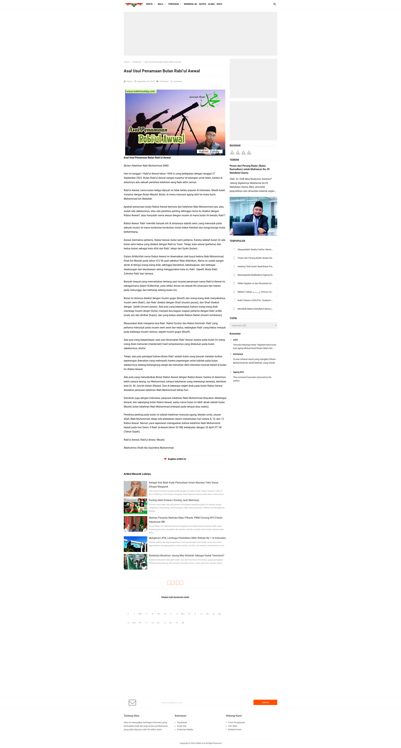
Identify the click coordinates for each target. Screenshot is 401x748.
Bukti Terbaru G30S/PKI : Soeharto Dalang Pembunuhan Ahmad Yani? (271, 300)
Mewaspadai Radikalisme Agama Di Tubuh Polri (261, 275)
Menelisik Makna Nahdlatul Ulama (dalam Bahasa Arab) (265, 309)
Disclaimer (182, 722)
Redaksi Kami (234, 729)
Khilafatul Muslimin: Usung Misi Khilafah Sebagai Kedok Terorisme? (186, 555)
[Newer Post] (170, 583)
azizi (235, 339)
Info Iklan (232, 726)
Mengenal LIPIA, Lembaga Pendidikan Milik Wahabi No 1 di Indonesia (187, 537)
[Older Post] (179, 583)
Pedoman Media (185, 729)
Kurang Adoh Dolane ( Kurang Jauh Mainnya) (174, 500)
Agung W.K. (238, 372)
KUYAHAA (238, 354)
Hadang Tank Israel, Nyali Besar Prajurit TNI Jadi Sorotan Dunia (268, 266)
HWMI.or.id (200, 743)
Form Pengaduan (236, 722)
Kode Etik (181, 726)
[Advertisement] (200, 34)
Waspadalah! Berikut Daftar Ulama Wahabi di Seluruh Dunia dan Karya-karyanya (276, 249)
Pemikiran (164, 81)
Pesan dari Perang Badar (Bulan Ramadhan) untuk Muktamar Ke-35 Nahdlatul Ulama (250, 169)
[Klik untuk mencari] (274, 4)
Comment (177, 81)
